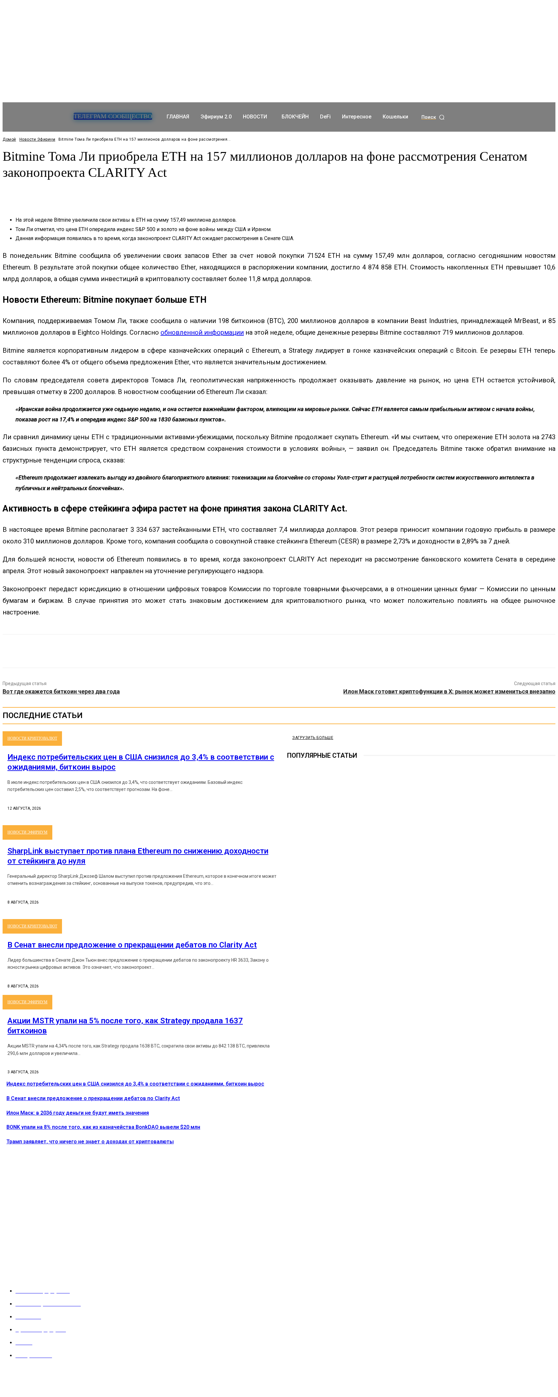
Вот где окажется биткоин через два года (61, 691)
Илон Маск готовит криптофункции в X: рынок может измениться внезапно (449, 691)
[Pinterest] (278, 651)
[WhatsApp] (302, 651)
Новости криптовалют (32, 738)
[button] (433, 117)
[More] (155, 193)
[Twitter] (255, 651)
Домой (9, 139)
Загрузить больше (312, 737)
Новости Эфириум (37, 139)
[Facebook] (232, 651)
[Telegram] (291, 880)
